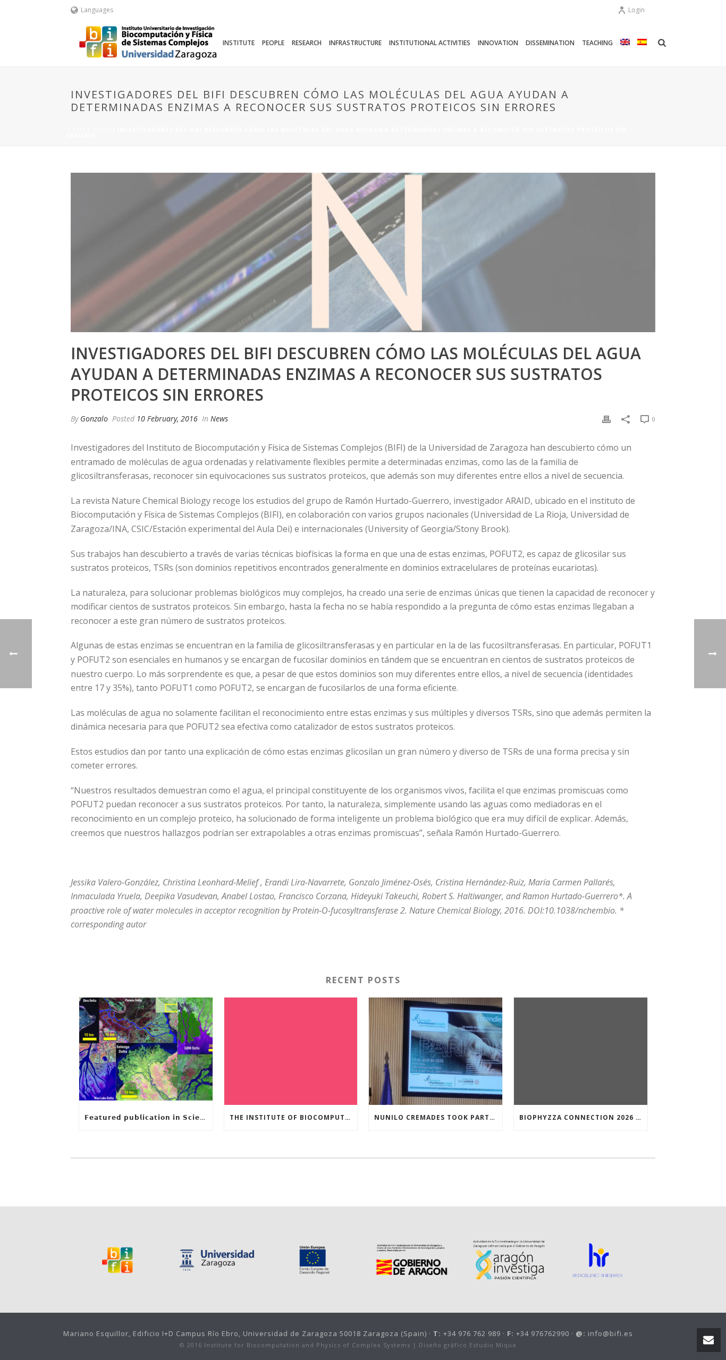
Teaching (597, 42)
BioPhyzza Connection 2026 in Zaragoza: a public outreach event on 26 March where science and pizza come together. (583, 1117)
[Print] (606, 418)
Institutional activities (429, 42)
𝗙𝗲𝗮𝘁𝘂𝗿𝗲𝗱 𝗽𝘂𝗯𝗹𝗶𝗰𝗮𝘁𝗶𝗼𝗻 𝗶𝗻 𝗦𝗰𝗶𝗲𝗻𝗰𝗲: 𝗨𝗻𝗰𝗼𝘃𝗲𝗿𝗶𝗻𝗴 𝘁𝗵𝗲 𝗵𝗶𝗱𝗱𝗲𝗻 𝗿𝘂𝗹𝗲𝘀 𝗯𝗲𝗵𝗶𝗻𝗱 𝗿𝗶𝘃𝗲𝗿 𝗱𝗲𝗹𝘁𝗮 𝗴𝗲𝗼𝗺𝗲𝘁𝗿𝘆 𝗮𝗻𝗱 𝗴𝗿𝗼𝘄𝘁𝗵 (149, 1117)
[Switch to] (625, 43)
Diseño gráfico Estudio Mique (468, 1345)
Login (636, 9)
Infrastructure (355, 42)
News (101, 129)
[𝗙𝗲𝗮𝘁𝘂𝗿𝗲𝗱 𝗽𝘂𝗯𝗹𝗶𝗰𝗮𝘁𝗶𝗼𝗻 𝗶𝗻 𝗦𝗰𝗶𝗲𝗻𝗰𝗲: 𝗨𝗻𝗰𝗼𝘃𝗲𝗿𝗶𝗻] (146, 1051)
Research (307, 42)
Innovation (498, 42)
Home (76, 129)
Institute (239, 42)
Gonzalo (94, 418)
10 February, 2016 (167, 418)
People (273, 42)
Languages (97, 9)
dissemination (550, 42)
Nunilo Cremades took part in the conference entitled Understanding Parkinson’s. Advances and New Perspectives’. (438, 1117)
